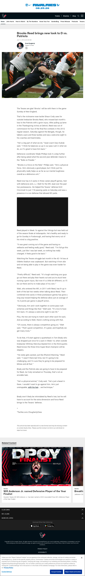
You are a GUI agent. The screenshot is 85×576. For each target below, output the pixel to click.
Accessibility (42, 552)
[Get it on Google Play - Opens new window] (49, 526)
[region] (42, 565)
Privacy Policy (42, 549)
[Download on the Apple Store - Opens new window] (35, 526)
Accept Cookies (56, 572)
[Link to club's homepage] (4, 15)
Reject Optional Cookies (73, 572)
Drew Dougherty (30, 43)
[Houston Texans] (42, 535)
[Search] (78, 15)
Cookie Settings (7, 571)
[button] (42, 211)
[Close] (81, 557)
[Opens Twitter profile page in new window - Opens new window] (26, 48)
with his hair (33, 387)
